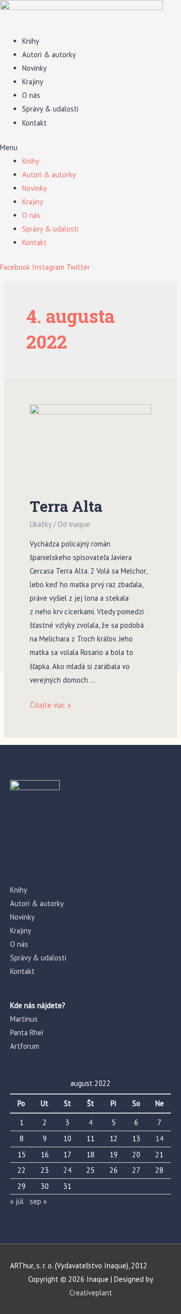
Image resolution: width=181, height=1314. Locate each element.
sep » (38, 1201)
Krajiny (32, 81)
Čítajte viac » (50, 705)
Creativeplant (90, 1292)
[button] (90, 147)
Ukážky (40, 524)
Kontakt (34, 123)
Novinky (34, 68)
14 (159, 1138)
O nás (31, 95)
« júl (17, 1201)
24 (67, 1170)
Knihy (30, 41)
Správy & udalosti (50, 109)
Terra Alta (66, 506)
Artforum (24, 1046)
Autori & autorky (49, 54)
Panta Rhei (26, 1032)
